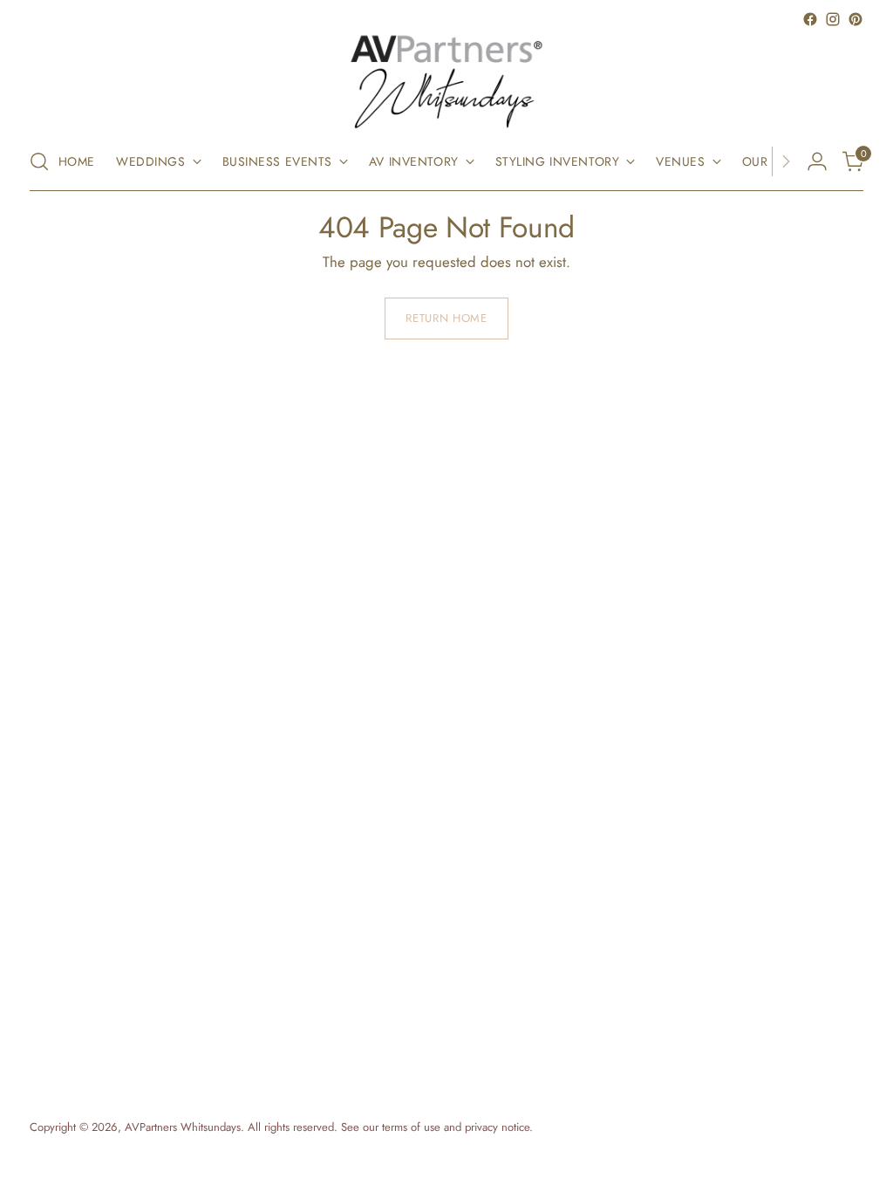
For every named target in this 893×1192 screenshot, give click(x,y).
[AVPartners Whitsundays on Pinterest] (855, 19)
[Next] (786, 161)
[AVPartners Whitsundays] (446, 81)
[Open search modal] (39, 161)
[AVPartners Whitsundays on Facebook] (810, 19)
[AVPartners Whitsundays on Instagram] (833, 19)
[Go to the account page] (817, 161)
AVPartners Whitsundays (183, 1127)
